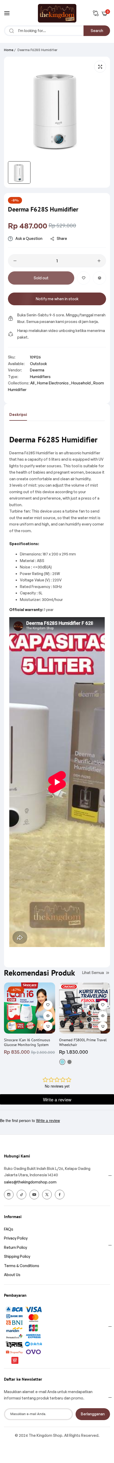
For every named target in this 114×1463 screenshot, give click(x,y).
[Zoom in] (100, 67)
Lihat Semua (93, 972)
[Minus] (15, 260)
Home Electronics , (54, 383)
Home (8, 50)
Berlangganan (93, 1414)
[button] (83, 278)
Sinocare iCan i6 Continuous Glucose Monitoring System (27, 1042)
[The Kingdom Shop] (57, 13)
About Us (12, 1274)
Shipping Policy (17, 1256)
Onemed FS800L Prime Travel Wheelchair (83, 1042)
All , (33, 383)
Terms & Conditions (21, 1265)
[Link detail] (9, 1194)
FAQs (8, 1229)
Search (97, 30)
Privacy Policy (16, 1238)
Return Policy (15, 1247)
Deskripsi (18, 414)
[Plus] (99, 260)
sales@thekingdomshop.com (30, 1182)
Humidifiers (40, 376)
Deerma (37, 370)
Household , (82, 383)
